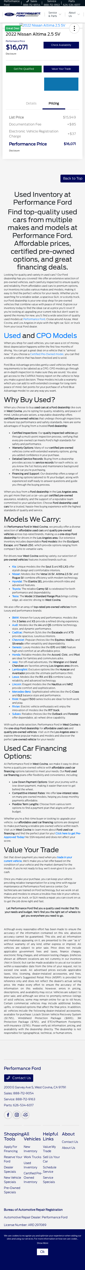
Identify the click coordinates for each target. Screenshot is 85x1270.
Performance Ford (34, 319)
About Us (68, 1147)
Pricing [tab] (54, 103)
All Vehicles (32, 1136)
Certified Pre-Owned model (47, 354)
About (68, 1134)
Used (12, 336)
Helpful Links (50, 1136)
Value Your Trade (61, 68)
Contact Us (21, 1078)
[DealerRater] (25, 1115)
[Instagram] (17, 1115)
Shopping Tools (14, 1136)
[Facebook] (8, 1115)
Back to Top (72, 178)
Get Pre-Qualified (24, 68)
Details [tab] (31, 103)
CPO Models (56, 336)
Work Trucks (32, 1157)
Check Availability (61, 45)
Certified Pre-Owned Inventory (33, 1178)
